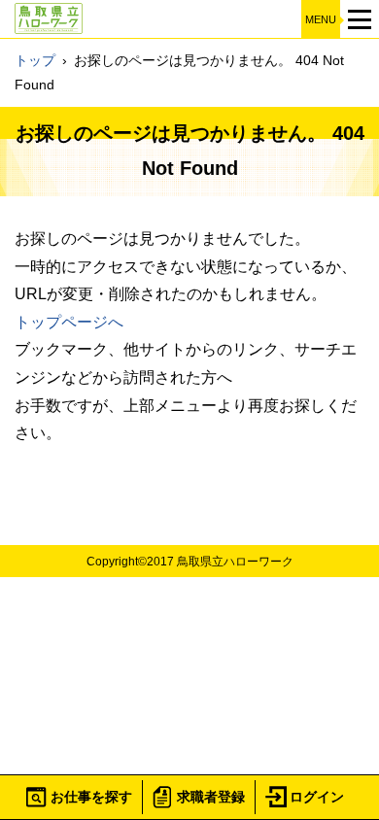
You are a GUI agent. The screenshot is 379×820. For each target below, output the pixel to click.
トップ (35, 60)
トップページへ (69, 322)
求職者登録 (211, 796)
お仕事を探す (91, 796)
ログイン (317, 796)
